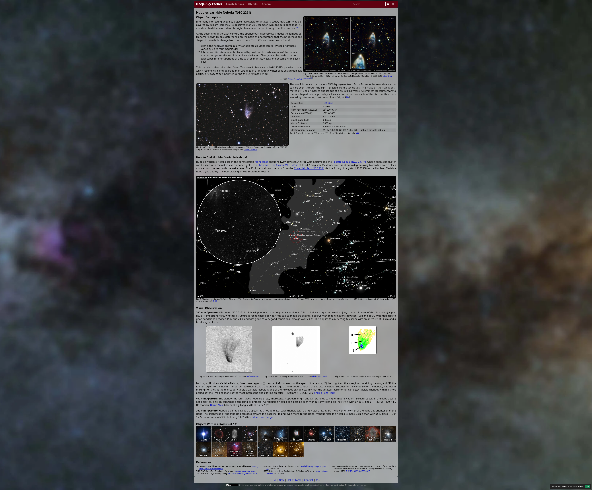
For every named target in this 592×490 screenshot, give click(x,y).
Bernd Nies (216, 405)
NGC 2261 (328, 102)
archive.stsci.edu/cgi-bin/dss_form (242, 473)
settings (581, 486)
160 (215, 301)
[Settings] (318, 480)
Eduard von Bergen (263, 417)
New (281, 480)
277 (357, 133)
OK (588, 486)
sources (253, 485)
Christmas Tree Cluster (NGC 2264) (278, 165)
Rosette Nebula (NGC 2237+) (349, 161)
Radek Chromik (250, 149)
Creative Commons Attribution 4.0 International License (342, 485)
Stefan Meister (252, 376)
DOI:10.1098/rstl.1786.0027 (358, 471)
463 (297, 27)
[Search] (387, 4)
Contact (308, 480)
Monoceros (261, 161)
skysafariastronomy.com (245, 471)
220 (347, 96)
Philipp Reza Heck (295, 79)
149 (213, 301)
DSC (274, 480)
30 (311, 78)
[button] (236, 4)
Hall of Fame (294, 480)
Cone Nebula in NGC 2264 (309, 168)
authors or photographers (269, 485)
